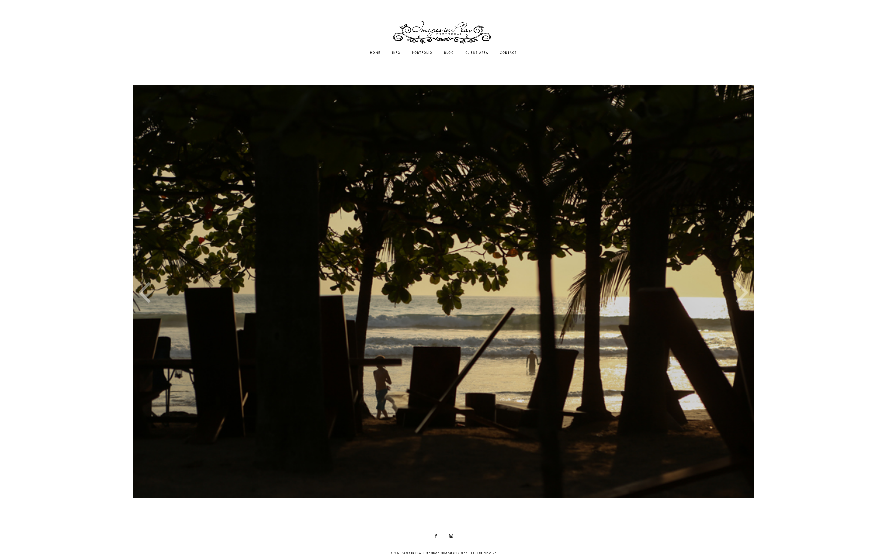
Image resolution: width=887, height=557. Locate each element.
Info (396, 53)
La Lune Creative (483, 553)
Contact (508, 53)
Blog (449, 53)
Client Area (476, 53)
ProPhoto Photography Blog (446, 553)
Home (375, 53)
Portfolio (422, 53)
